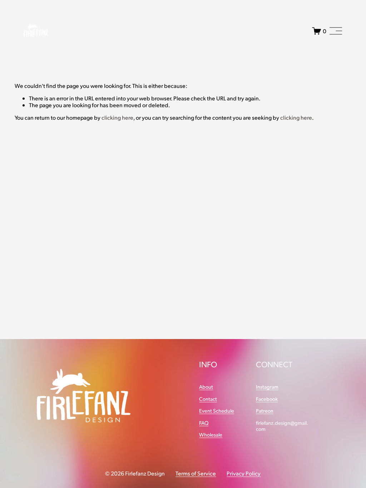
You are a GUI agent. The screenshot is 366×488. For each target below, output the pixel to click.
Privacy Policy (244, 473)
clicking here (117, 117)
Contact (208, 399)
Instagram (267, 387)
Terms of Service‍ (195, 473)
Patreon (264, 411)
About (206, 387)
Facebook (267, 399)
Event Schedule (216, 411)
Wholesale (210, 435)
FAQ (203, 423)
